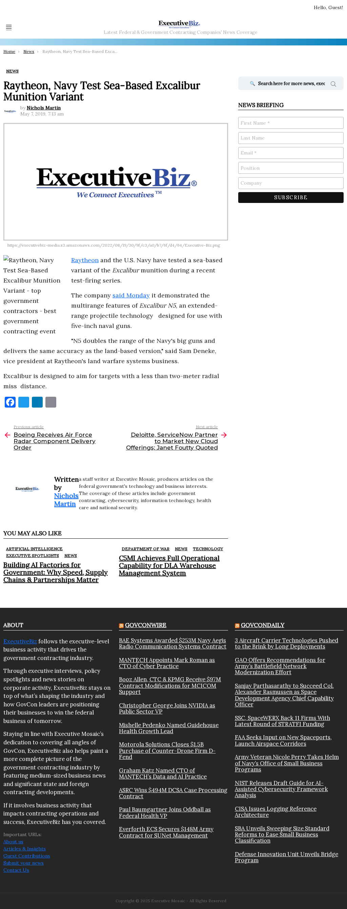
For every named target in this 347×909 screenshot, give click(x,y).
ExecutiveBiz (20, 641)
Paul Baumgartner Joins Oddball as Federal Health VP (165, 812)
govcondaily (262, 625)
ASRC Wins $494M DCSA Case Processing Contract (173, 793)
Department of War (145, 548)
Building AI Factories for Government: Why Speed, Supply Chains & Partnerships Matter (55, 572)
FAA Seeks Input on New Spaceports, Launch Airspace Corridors (283, 740)
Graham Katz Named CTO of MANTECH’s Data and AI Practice (163, 773)
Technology (208, 548)
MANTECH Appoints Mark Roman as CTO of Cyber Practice (167, 663)
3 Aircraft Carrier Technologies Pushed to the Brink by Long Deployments (286, 643)
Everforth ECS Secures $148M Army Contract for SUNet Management (166, 832)
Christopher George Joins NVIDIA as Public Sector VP (167, 708)
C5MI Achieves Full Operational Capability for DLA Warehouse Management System (169, 565)
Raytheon (85, 260)
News (70, 555)
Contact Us (16, 870)
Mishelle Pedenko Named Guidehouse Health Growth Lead (169, 728)
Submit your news (23, 863)
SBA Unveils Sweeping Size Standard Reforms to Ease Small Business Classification (282, 834)
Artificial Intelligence (34, 548)
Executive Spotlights (32, 555)
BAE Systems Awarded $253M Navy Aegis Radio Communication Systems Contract (172, 643)
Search (333, 85)
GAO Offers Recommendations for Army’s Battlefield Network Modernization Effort (280, 666)
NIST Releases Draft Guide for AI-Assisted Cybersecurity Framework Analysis (281, 789)
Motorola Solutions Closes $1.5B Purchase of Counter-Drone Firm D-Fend (167, 750)
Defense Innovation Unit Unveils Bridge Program (286, 857)
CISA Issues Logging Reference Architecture (276, 812)
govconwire (145, 625)
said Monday (131, 295)
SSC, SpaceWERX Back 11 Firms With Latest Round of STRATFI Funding (282, 721)
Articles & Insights (24, 849)
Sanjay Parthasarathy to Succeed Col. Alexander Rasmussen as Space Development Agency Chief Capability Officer (284, 695)
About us (13, 842)
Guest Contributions (26, 856)
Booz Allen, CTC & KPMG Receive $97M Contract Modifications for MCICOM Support (170, 685)
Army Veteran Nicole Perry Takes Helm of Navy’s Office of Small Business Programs (287, 763)
